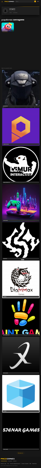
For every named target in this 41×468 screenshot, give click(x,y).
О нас (8, 463)
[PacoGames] (8, 459)
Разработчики (34, 463)
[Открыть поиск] (35, 1)
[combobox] (25, 1)
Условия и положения (24, 463)
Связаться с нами (3, 463)
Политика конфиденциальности (15, 463)
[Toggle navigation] (2, 2)
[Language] (38, 1)
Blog (30, 463)
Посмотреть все (20, 453)
